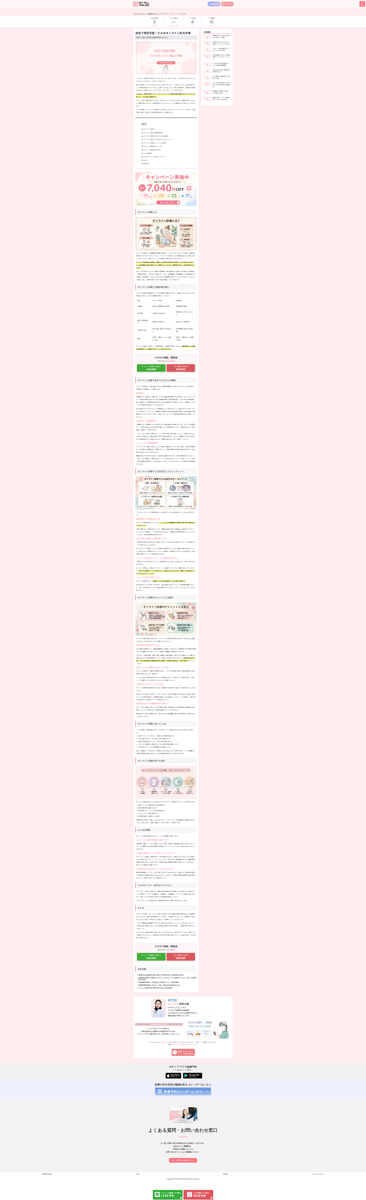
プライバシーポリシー (318, 1174)
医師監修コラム (152, 14)
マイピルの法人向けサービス (183, 1122)
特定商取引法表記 (47, 1174)
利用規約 (225, 1174)
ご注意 (137, 1174)
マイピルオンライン (139, 14)
